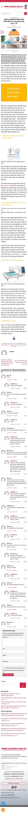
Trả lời (25, 379)
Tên (4, 649)
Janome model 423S (10, 186)
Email (4, 655)
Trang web (5, 661)
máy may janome (23, 345)
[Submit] (25, 13)
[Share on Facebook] (14, 339)
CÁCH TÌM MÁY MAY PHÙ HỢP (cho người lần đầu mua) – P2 (20, 362)
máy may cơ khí (16, 345)
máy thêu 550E (5, 310)
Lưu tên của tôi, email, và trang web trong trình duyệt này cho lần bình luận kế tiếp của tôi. (13, 670)
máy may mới (14, 346)
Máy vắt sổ (4, 325)
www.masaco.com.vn (14, 254)
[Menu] (2, 7)
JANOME (19, 27)
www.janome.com (13, 778)
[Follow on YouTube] (26, 8)
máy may (7, 345)
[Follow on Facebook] (26, 6)
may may (11, 345)
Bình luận (5, 637)
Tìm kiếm (3, 681)
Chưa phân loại (14, 17)
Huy (2, 718)
